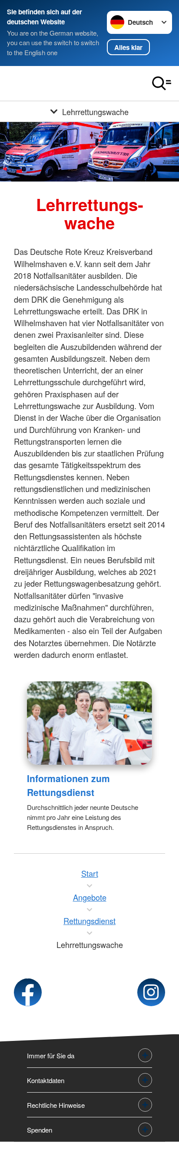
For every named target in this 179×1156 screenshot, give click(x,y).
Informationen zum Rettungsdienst (68, 785)
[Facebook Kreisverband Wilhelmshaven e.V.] (28, 992)
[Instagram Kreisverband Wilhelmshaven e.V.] (151, 992)
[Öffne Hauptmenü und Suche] (161, 83)
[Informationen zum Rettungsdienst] (89, 723)
